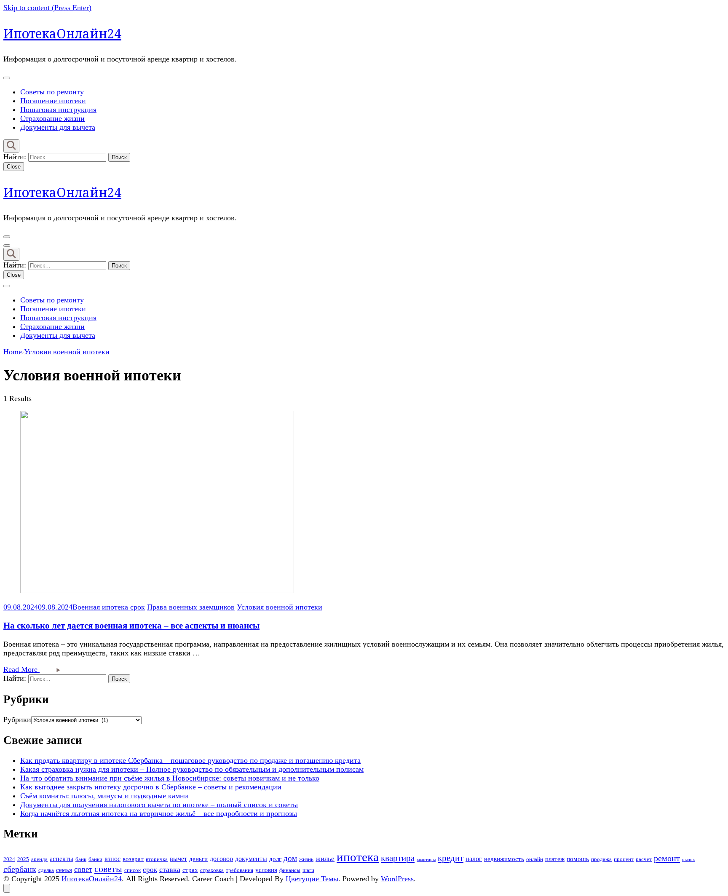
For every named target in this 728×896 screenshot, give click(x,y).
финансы (289, 870)
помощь (578, 859)
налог (474, 859)
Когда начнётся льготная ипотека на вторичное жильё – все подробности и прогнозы (158, 813)
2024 (9, 859)
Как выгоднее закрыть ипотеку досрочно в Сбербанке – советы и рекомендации (150, 787)
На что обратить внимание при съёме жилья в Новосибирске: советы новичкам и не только (169, 778)
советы (108, 869)
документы (251, 859)
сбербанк (19, 869)
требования (239, 870)
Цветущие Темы (312, 879)
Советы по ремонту (52, 92)
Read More (21, 669)
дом (290, 858)
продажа (601, 859)
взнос (112, 859)
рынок (688, 859)
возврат (133, 859)
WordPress (397, 879)
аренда (39, 859)
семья (64, 870)
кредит (450, 858)
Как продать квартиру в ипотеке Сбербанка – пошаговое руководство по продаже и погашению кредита (190, 760)
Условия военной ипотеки (279, 607)
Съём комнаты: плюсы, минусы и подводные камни (104, 796)
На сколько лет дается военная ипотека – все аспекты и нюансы (131, 626)
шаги (308, 870)
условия (266, 870)
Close (14, 166)
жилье (325, 859)
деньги (198, 859)
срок (150, 870)
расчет (644, 859)
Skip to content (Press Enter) (47, 7)
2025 (23, 859)
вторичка (157, 859)
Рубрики (17, 719)
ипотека (358, 857)
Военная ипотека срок (108, 607)
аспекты (61, 859)
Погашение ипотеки (53, 100)
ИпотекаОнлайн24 (62, 33)
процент (624, 859)
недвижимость (504, 859)
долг (275, 859)
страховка (212, 870)
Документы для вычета (57, 127)
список (132, 870)
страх (190, 870)
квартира (398, 858)
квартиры (426, 859)
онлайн (534, 859)
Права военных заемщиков (191, 607)
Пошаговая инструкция (58, 109)
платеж (555, 859)
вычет (178, 859)
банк (80, 859)
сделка (46, 870)
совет (83, 869)
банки (95, 859)
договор (221, 859)
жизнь (306, 859)
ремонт (667, 858)
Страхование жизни (52, 118)
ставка (169, 869)
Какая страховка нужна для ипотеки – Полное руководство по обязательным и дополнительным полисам (192, 769)
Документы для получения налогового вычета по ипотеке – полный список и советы (159, 804)
